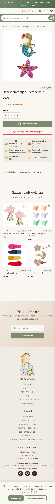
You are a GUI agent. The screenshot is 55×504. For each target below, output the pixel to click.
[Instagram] (27, 473)
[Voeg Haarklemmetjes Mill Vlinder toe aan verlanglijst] (49, 206)
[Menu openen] (3, 11)
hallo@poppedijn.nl (27, 452)
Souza (6, 88)
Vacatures (27, 436)
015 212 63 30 (27, 455)
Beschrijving (10, 172)
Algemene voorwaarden (27, 400)
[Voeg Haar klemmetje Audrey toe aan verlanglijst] (24, 206)
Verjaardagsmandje (28, 428)
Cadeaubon (27, 416)
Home (5, 26)
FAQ (27, 396)
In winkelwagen (29, 123)
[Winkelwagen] (51, 11)
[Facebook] (20, 473)
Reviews (38, 172)
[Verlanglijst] (45, 11)
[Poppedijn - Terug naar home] (27, 11)
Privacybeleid (27, 404)
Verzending (25, 172)
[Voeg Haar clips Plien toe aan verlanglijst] (24, 246)
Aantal (5, 110)
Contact (27, 388)
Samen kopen (27, 420)
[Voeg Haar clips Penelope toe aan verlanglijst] (49, 246)
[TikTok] (34, 473)
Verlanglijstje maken (27, 424)
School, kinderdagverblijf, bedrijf (27, 440)
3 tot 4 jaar (14, 26)
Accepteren (16, 498)
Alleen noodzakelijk (36, 498)
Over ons (27, 384)
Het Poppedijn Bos (28, 432)
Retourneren (27, 392)
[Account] (40, 11)
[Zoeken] (50, 17)
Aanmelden (27, 335)
